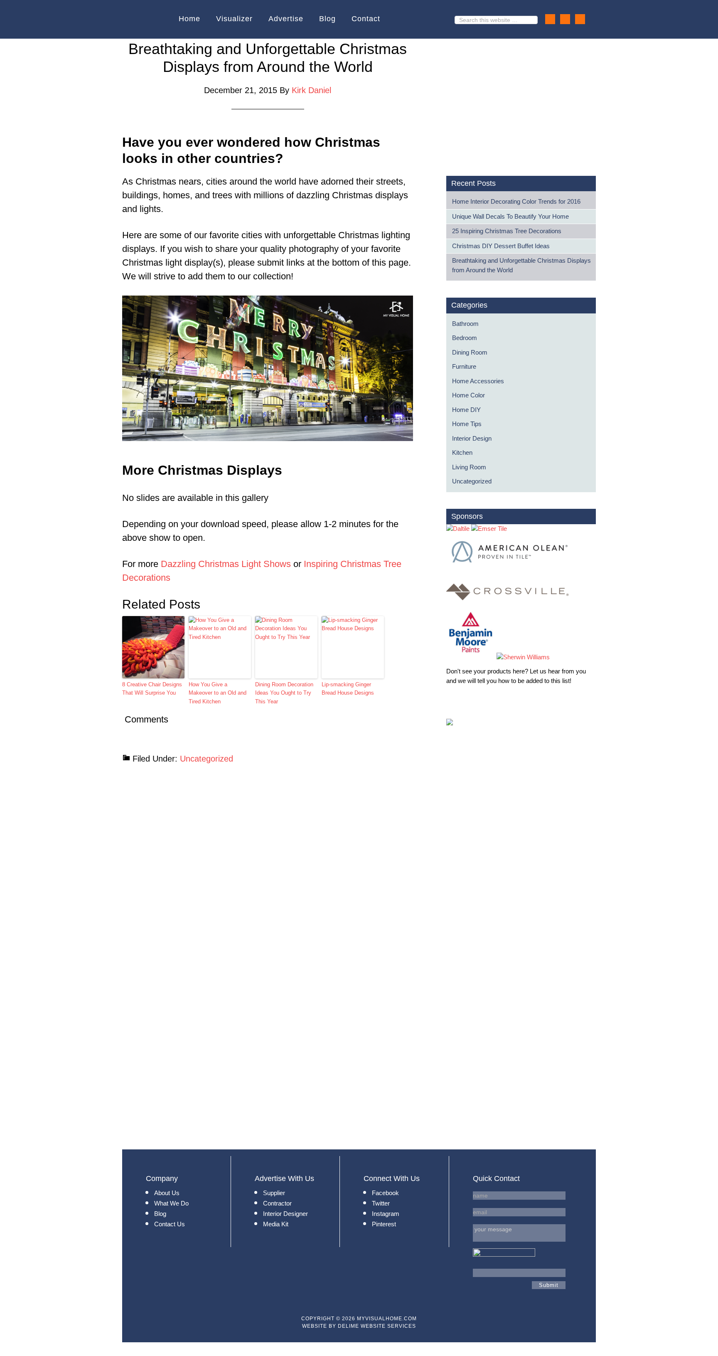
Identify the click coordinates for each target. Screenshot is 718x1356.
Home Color (468, 395)
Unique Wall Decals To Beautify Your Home (510, 216)
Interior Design (472, 438)
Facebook (385, 1192)
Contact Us (169, 1224)
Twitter (381, 1203)
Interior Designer (285, 1213)
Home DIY (466, 409)
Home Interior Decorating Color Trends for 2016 (516, 201)
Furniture (464, 366)
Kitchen (462, 452)
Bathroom (465, 323)
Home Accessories (478, 381)
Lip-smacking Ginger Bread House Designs (348, 688)
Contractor (277, 1203)
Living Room (469, 467)
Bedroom (464, 337)
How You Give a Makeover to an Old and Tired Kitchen (217, 693)
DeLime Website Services (377, 1326)
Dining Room (469, 352)
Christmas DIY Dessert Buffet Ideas (501, 245)
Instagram (385, 1213)
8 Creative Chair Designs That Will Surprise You (152, 688)
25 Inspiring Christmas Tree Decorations (506, 230)
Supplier (274, 1192)
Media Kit (275, 1224)
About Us (167, 1192)
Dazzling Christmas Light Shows (226, 564)
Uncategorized (206, 758)
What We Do (171, 1203)
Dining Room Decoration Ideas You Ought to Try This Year (284, 693)
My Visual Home (148, 19)
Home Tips (467, 423)
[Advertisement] (516, 98)
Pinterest (384, 1224)
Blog (160, 1213)
